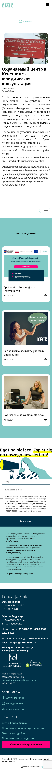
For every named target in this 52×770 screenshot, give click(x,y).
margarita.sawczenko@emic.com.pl (19, 680)
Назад (45, 210)
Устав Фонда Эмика (14, 723)
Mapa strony (24, 759)
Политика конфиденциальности (23, 728)
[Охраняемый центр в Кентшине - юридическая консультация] (20, 21)
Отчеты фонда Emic (14, 733)
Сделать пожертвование (26, 744)
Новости (28, 21)
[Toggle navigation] (47, 5)
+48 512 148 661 (9, 683)
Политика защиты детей (18, 738)
